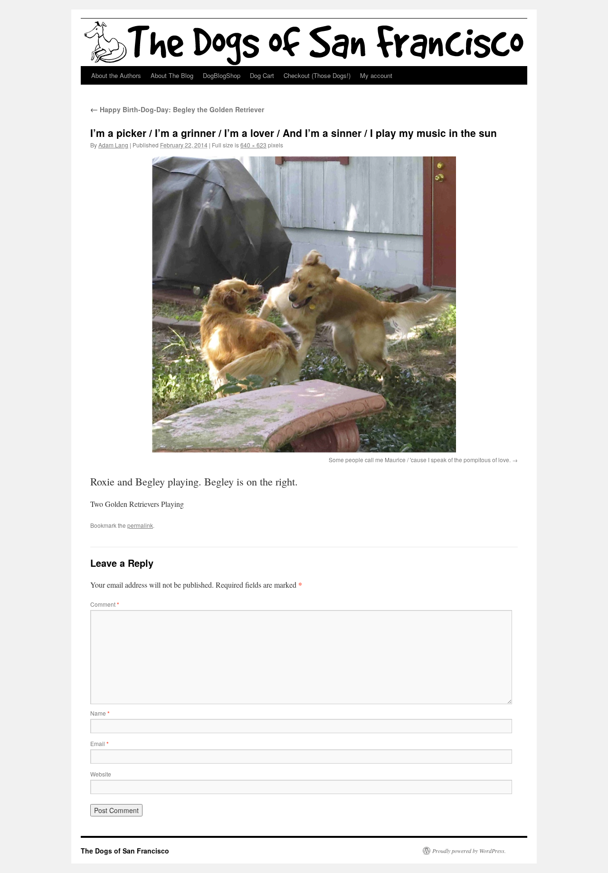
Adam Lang (113, 145)
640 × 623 (253, 145)
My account (376, 75)
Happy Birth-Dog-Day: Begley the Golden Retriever (177, 109)
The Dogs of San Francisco (125, 850)
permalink (140, 525)
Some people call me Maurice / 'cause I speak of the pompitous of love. (420, 460)
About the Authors (116, 75)
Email (99, 743)
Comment (104, 604)
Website (100, 774)
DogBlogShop (221, 75)
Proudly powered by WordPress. (469, 850)
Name (100, 713)
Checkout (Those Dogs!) (317, 75)
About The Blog (172, 75)
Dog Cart (262, 75)
